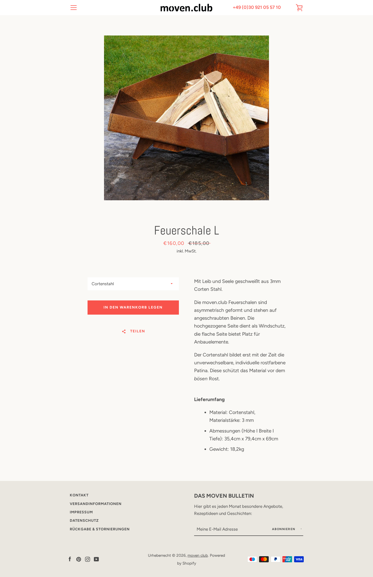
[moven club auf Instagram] (87, 559)
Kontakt (79, 495)
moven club (198, 555)
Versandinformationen (96, 503)
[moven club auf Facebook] (69, 559)
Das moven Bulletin (224, 495)
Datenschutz (84, 520)
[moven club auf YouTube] (96, 559)
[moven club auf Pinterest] (78, 559)
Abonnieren (284, 529)
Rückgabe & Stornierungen (100, 529)
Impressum (81, 512)
